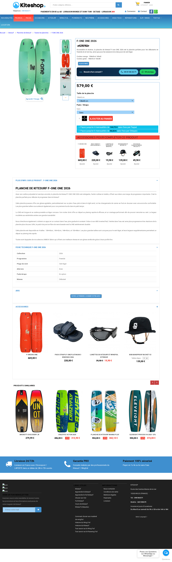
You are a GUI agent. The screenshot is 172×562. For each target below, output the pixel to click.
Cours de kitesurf (81, 504)
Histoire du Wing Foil (82, 522)
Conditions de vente (111, 492)
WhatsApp (149, 72)
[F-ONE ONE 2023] (65, 46)
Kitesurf (78, 489)
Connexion (130, 11)
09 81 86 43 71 (130, 72)
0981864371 (26, 11)
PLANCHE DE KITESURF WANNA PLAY (105, 434)
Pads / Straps (83, 105)
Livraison (107, 501)
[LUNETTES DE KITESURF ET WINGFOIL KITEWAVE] (109, 153)
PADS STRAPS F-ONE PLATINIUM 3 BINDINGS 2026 (68, 356)
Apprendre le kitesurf (83, 492)
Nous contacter (109, 489)
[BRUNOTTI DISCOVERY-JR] (29, 411)
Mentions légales (110, 495)
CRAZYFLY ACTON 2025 (67, 434)
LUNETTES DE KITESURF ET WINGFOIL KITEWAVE (104, 356)
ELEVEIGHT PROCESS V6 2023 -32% (143, 434)
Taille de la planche (85, 93)
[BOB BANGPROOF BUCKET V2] (140, 332)
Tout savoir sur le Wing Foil (85, 528)
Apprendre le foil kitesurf (84, 495)
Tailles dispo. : (137, 358)
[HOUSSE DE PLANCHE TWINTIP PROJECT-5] (136, 153)
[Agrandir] (45, 343)
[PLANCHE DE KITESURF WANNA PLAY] (105, 411)
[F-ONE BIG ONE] (32, 332)
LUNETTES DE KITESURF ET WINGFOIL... (109, 145)
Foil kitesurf (79, 501)
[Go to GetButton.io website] (166, 559)
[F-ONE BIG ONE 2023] (82, 153)
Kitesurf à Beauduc (82, 507)
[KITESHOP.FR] (29, 5)
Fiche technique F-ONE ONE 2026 (31, 247)
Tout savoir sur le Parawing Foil (86, 531)
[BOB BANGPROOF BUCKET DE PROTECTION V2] (123, 153)
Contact (143, 11)
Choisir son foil (80, 498)
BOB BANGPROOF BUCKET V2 (123, 144)
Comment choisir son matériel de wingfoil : (86, 517)
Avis (18, 291)
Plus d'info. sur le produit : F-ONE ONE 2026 (36, 180)
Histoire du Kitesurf (82, 525)
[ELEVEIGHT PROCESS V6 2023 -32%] (142, 411)
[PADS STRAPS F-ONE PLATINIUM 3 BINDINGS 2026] (95, 153)
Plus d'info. (83, 63)
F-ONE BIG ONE (82, 144)
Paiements (107, 498)
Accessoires (22, 307)
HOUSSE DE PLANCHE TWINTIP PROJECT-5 (136, 145)
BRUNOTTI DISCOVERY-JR (29, 434)
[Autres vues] (65, 39)
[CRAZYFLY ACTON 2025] (67, 411)
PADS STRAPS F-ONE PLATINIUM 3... (95, 144)
